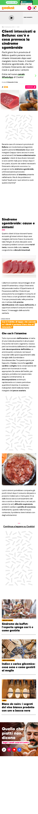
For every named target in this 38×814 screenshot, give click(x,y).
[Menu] (29, 8)
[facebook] (19, 750)
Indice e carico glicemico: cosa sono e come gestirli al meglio (18, 667)
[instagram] (9, 750)
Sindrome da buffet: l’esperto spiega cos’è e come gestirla (17, 627)
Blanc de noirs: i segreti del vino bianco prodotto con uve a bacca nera (18, 707)
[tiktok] (4, 750)
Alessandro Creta (12, 82)
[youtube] (14, 750)
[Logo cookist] (8, 8)
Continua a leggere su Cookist (19, 526)
